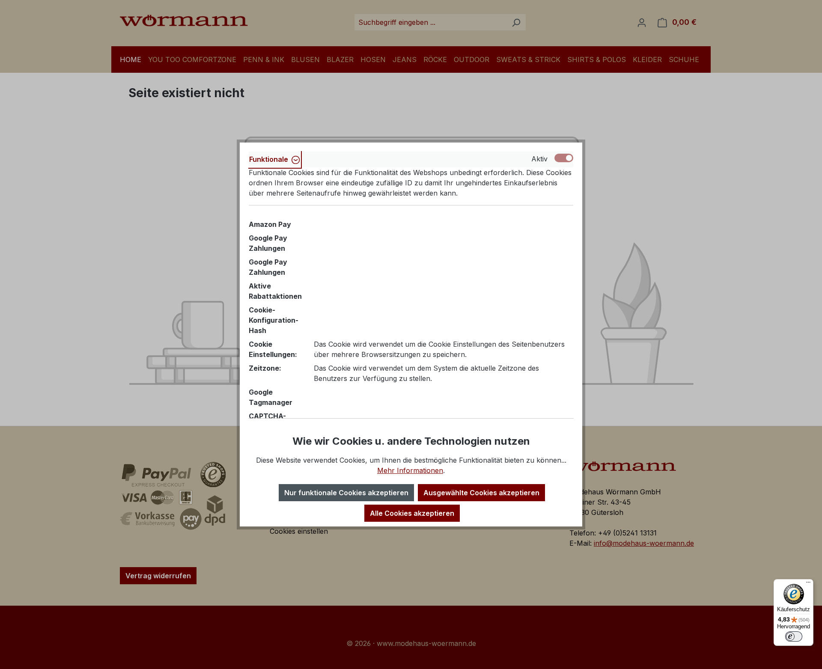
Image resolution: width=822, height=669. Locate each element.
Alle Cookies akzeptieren (412, 513)
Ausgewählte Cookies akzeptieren (481, 492)
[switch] (793, 636)
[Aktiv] (563, 158)
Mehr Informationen (410, 470)
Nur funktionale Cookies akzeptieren (346, 492)
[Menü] (808, 584)
